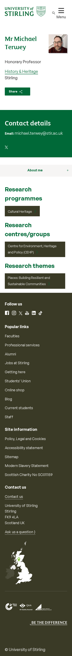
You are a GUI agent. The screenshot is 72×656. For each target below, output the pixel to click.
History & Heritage (21, 71)
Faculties (12, 336)
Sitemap (11, 457)
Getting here (15, 372)
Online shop (14, 390)
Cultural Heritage (20, 212)
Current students (19, 408)
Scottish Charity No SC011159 (29, 474)
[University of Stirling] (25, 11)
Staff (9, 417)
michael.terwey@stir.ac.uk (39, 133)
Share (13, 91)
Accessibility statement (24, 447)
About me (35, 170)
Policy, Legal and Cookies (25, 438)
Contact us (14, 496)
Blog (8, 399)
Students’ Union (18, 381)
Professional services (22, 345)
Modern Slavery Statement (27, 465)
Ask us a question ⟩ (20, 532)
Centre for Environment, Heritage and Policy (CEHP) (32, 249)
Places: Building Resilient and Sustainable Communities (29, 281)
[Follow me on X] (6, 148)
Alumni (10, 354)
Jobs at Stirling (17, 363)
